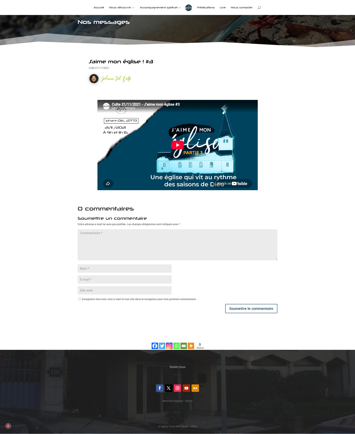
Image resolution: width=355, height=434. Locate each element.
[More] (191, 343)
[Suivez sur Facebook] (159, 388)
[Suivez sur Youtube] (186, 388)
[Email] (183, 343)
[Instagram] (169, 343)
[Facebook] (155, 343)
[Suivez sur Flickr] (195, 388)
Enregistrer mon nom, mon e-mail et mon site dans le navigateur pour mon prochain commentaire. (139, 299)
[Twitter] (162, 343)
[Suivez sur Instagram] (177, 388)
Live (223, 7)
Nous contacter (242, 7)
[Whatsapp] (176, 343)
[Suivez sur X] (168, 388)
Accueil (99, 7)
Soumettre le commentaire (251, 308)
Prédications (206, 7)
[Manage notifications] (8, 426)
